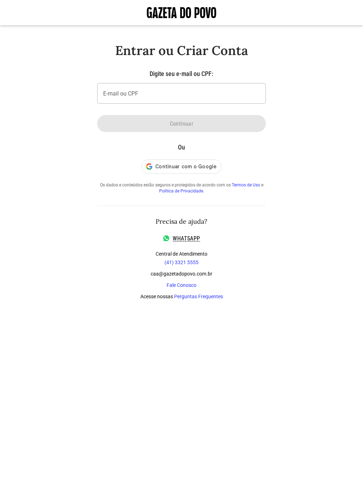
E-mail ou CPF (120, 93)
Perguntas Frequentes (198, 296)
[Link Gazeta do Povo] (181, 12)
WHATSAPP (186, 238)
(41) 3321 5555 (181, 262)
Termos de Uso (246, 184)
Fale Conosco (181, 285)
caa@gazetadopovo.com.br (181, 274)
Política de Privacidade (181, 191)
